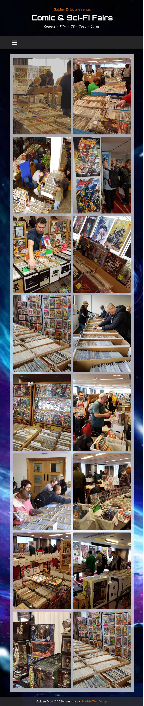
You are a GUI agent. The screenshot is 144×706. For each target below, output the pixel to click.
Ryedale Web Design (94, 701)
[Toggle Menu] (15, 43)
